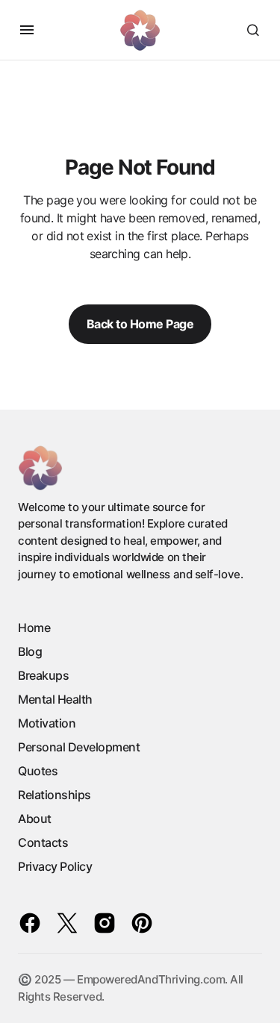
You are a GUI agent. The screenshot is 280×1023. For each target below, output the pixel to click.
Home (34, 627)
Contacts (43, 842)
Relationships (54, 794)
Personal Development (79, 746)
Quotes (37, 770)
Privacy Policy (55, 866)
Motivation (46, 723)
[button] (27, 30)
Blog (30, 651)
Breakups (43, 675)
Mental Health (55, 699)
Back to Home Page (140, 323)
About (35, 818)
